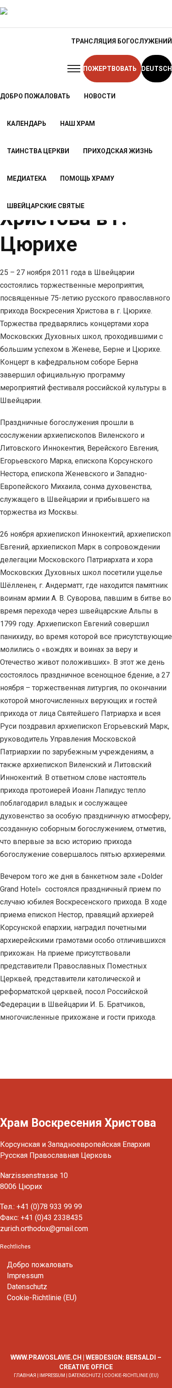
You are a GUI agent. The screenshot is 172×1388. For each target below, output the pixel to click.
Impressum (25, 1275)
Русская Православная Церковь (55, 1155)
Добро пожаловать (40, 1264)
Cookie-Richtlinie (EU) (42, 1297)
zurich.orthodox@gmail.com (44, 1228)
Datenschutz (27, 1286)
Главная (25, 1375)
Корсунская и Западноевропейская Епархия (75, 1144)
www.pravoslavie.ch (46, 1357)
